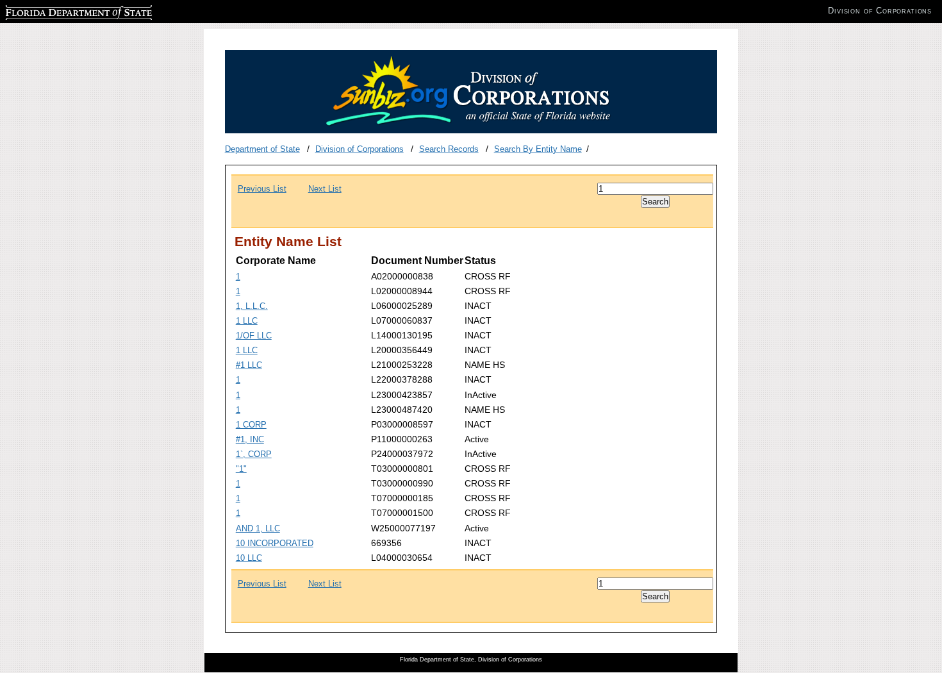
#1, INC (250, 439)
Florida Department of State (56, 10)
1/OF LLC (254, 335)
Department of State (262, 149)
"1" (241, 469)
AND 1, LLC (258, 528)
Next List (325, 189)
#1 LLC (249, 365)
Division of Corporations (359, 149)
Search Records (449, 149)
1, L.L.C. (252, 306)
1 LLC (247, 321)
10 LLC (249, 558)
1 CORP (251, 424)
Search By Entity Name (538, 149)
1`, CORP (254, 454)
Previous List (262, 189)
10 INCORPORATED (274, 543)
